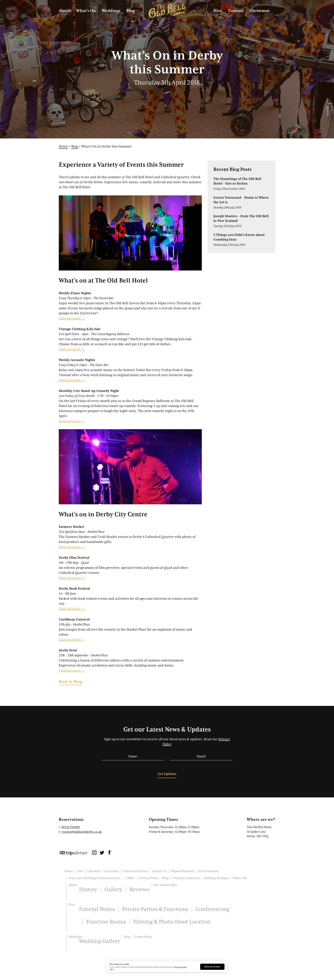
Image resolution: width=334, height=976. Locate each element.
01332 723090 (70, 827)
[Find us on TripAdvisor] (74, 853)
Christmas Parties (135, 871)
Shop (165, 878)
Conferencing (212, 909)
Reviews (139, 889)
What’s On (86, 10)
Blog (130, 10)
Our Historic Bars (165, 885)
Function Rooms (106, 921)
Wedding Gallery (99, 941)
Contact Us (159, 871)
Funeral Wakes (97, 909)
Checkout (93, 871)
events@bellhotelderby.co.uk (82, 832)
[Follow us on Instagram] (94, 853)
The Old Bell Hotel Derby (167, 11)
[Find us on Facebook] (109, 853)
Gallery (113, 889)
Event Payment (208, 871)
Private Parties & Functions (155, 909)
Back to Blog (70, 681)
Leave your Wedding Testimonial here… (96, 878)
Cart (80, 871)
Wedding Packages (216, 878)
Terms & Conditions (186, 878)
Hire (217, 10)
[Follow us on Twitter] (102, 853)
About (64, 10)
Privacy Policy (148, 878)
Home (63, 146)
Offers (131, 878)
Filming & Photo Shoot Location (172, 921)
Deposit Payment (182, 871)
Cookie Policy (143, 937)
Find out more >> (72, 318)
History (88, 889)
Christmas (259, 10)
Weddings (111, 10)
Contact (235, 10)
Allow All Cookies (212, 967)
